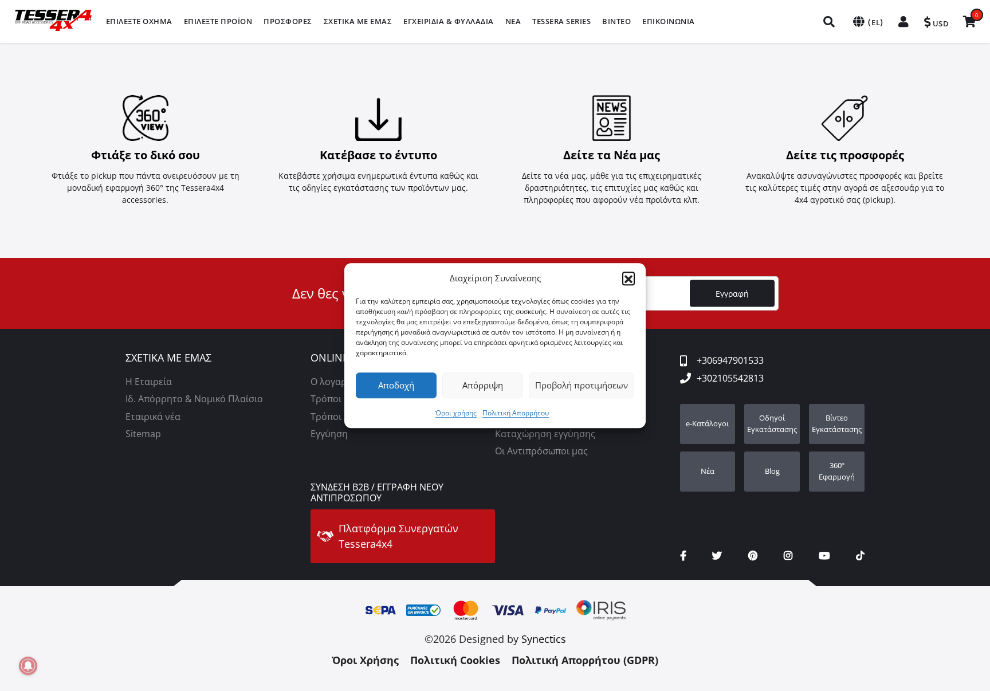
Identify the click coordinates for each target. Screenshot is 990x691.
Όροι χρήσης (456, 413)
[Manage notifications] (28, 666)
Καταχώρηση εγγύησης (545, 433)
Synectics (543, 639)
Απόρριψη (482, 385)
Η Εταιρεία (148, 381)
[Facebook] (683, 555)
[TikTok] (860, 555)
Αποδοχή (396, 385)
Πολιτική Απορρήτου (515, 413)
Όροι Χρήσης (365, 660)
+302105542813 (730, 378)
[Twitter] (717, 555)
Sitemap (143, 433)
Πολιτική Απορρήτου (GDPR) (585, 660)
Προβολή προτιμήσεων (581, 385)
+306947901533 (730, 360)
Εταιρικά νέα (152, 416)
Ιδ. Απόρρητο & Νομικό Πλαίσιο (194, 398)
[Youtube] (824, 555)
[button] (628, 278)
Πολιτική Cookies (455, 660)
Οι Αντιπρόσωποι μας (541, 451)
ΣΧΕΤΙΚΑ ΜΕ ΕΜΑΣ (168, 358)
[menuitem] (139, 21)
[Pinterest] (752, 555)
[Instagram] (788, 555)
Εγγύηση (329, 433)
